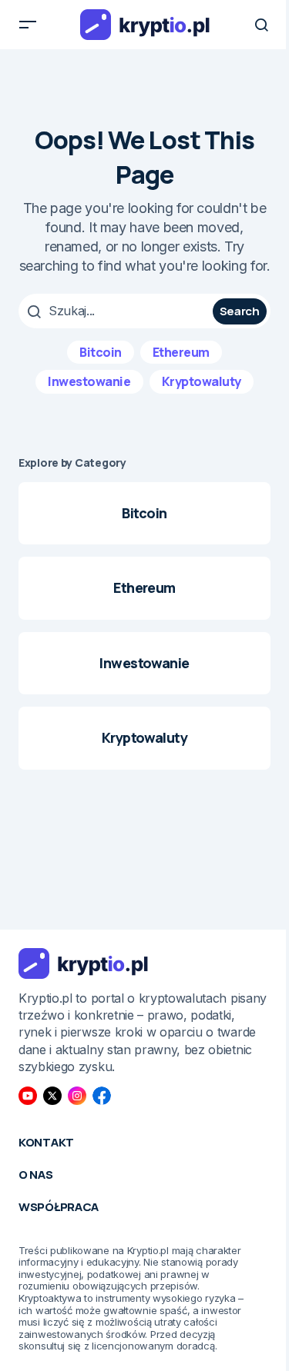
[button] (27, 24)
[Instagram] (77, 1095)
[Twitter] (52, 1095)
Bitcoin (100, 352)
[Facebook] (101, 1095)
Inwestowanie (89, 381)
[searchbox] (117, 310)
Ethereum (181, 352)
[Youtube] (27, 1095)
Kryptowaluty (201, 381)
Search (240, 311)
